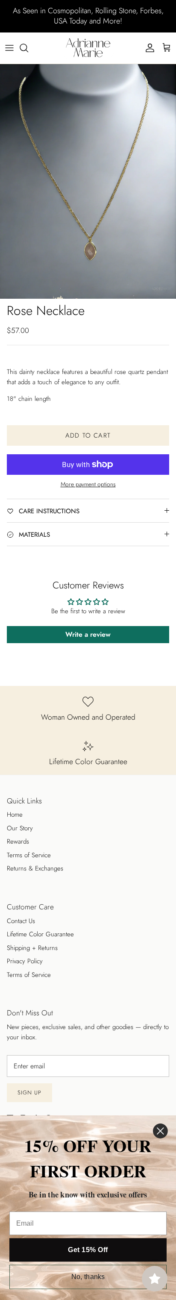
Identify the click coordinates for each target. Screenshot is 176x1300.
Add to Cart (88, 435)
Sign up (29, 1092)
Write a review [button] (88, 634)
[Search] (28, 47)
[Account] (147, 47)
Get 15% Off (88, 1250)
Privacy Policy (25, 961)
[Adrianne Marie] (88, 48)
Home (15, 814)
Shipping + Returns (32, 948)
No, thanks (88, 1277)
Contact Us (21, 921)
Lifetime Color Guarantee (40, 934)
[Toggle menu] (9, 47)
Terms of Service (29, 855)
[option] (88, 181)
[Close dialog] (160, 1131)
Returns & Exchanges (35, 868)
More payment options (88, 484)
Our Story (20, 828)
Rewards (18, 841)
